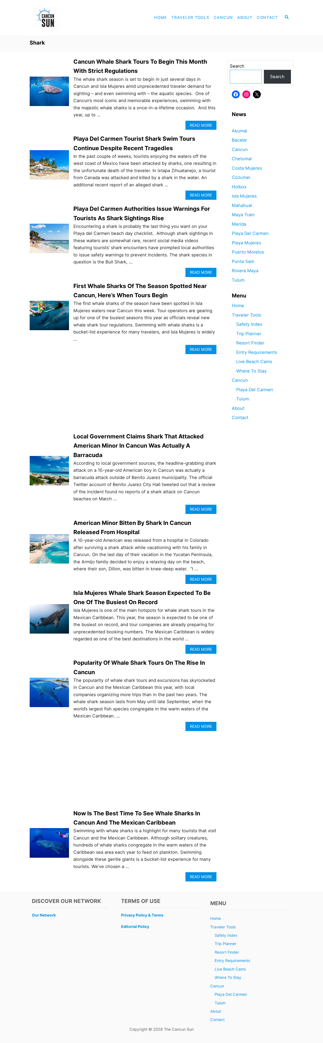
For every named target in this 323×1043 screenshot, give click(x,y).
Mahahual (242, 205)
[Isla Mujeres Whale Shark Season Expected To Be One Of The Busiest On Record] (49, 621)
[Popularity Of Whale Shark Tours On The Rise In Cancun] (49, 695)
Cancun (240, 149)
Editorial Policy (135, 926)
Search (237, 66)
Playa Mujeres (246, 242)
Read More (203, 126)
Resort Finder (250, 343)
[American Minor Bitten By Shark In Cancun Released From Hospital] (49, 551)
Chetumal (242, 158)
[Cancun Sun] (69, 17)
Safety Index (249, 324)
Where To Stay (251, 371)
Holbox (239, 186)
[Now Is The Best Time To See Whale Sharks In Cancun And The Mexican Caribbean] (49, 845)
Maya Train (243, 214)
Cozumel (241, 177)
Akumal (239, 130)
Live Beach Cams (254, 361)
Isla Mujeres (244, 196)
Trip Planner (248, 333)
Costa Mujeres (247, 168)
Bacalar (239, 140)
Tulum (238, 280)
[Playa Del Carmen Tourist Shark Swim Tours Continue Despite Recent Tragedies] (49, 167)
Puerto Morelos (248, 252)
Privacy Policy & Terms (142, 915)
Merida (239, 224)
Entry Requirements (256, 352)
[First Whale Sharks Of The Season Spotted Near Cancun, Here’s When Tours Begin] (49, 318)
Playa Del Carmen (250, 233)
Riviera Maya (245, 270)
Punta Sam (243, 261)
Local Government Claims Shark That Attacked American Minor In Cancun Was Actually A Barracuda (138, 445)
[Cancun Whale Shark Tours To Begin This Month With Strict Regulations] (49, 93)
